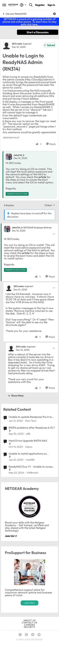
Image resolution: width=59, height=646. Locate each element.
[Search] (31, 5)
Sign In (51, 4)
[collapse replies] (29, 224)
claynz (28, 446)
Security (29, 627)
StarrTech (30, 420)
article (42, 177)
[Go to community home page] (13, 5)
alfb (28, 433)
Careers (29, 624)
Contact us (29, 622)
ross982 (30, 459)
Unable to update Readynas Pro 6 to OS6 (30, 417)
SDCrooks (17, 44)
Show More (17, 395)
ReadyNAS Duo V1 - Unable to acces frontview (30, 466)
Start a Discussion (38, 32)
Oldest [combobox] (50, 205)
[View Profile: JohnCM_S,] (9, 157)
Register (40, 4)
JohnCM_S (19, 155)
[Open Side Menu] (4, 5)
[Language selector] (23, 5)
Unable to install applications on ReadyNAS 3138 (28, 453)
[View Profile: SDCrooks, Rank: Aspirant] (6, 45)
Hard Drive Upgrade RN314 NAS (28, 440)
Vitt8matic (32, 472)
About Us (29, 620)
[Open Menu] (54, 14)
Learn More (29, 603)
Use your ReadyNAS (16, 13)
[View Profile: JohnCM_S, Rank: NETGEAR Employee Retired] (7, 229)
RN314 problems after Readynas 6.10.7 (32, 427)
